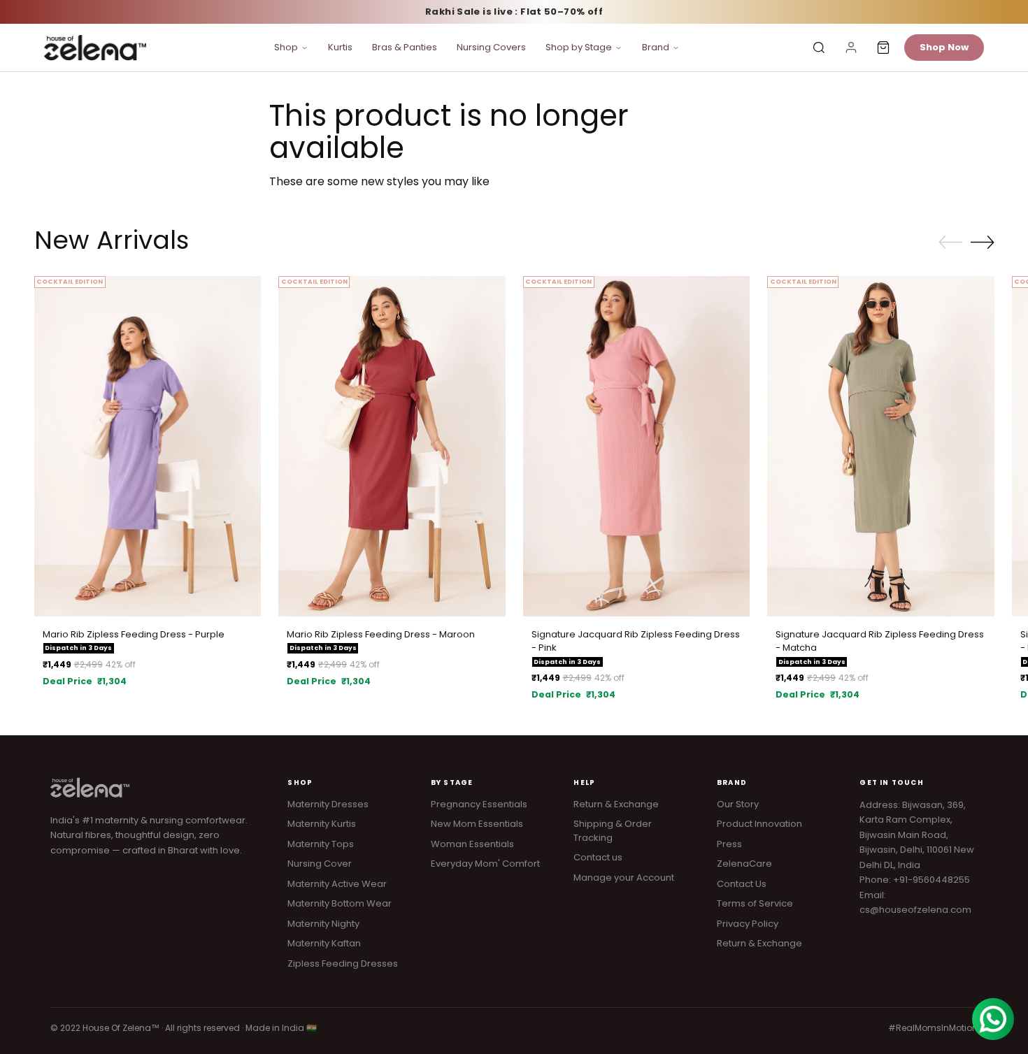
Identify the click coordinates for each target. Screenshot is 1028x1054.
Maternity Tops (320, 844)
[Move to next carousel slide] (982, 242)
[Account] (851, 47)
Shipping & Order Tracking (612, 830)
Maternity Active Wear (337, 883)
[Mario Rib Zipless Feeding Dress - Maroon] (392, 446)
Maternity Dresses (328, 804)
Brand (655, 47)
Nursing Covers (491, 47)
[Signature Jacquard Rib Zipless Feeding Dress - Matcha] (880, 446)
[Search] (819, 47)
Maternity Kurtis (321, 823)
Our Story (738, 804)
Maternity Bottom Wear (339, 903)
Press (729, 844)
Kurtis (340, 47)
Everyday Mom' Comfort (485, 863)
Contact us (597, 857)
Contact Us (741, 883)
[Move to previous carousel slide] (950, 242)
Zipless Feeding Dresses (342, 963)
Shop (286, 47)
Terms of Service (755, 903)
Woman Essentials (472, 844)
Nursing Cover (319, 863)
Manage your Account (623, 877)
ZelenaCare (744, 863)
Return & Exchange (616, 804)
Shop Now (944, 47)
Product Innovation (759, 823)
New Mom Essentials (477, 823)
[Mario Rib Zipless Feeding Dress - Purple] (148, 446)
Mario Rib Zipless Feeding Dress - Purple (133, 634)
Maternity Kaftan (324, 943)
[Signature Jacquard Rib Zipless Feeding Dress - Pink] (636, 446)
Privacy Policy (747, 923)
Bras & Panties (404, 47)
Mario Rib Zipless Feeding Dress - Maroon (381, 634)
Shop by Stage (578, 47)
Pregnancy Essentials (479, 804)
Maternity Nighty (323, 923)
